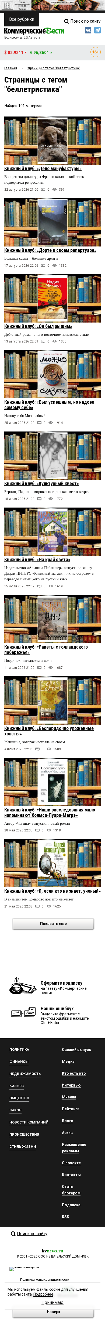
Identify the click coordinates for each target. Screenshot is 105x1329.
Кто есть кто (74, 1073)
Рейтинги (70, 1109)
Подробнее (43, 1294)
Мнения (69, 1097)
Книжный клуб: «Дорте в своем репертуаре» (50, 250)
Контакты (71, 1175)
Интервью (71, 1085)
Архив (67, 1133)
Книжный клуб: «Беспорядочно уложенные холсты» (49, 731)
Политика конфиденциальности (44, 1280)
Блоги (67, 1121)
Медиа (68, 1061)
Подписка (71, 1205)
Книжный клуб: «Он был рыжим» (38, 326)
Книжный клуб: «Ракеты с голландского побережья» (46, 649)
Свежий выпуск (76, 1049)
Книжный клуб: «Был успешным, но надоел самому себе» (49, 404)
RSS (65, 1217)
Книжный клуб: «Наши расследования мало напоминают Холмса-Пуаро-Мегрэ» (49, 812)
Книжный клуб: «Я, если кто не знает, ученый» (52, 891)
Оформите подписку (61, 983)
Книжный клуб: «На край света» (37, 559)
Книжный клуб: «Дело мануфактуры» (43, 168)
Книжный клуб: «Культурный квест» (41, 483)
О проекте (71, 1163)
